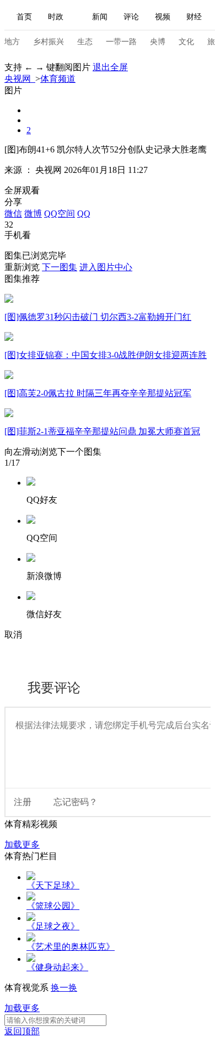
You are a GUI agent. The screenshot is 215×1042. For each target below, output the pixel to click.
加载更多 (22, 844)
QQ (83, 213)
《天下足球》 (52, 885)
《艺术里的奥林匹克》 (70, 946)
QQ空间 (59, 213)
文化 (186, 42)
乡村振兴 (48, 42)
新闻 (100, 17)
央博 (157, 42)
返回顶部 (22, 1031)
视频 (162, 17)
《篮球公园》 (52, 906)
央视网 (19, 78)
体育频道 (58, 78)
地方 (12, 42)
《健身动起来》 (57, 967)
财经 (194, 17)
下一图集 (59, 267)
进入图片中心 (105, 267)
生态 (85, 42)
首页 (24, 17)
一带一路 (121, 42)
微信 (13, 213)
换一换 (64, 987)
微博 (33, 213)
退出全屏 (110, 67)
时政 (55, 17)
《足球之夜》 (52, 926)
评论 (131, 17)
